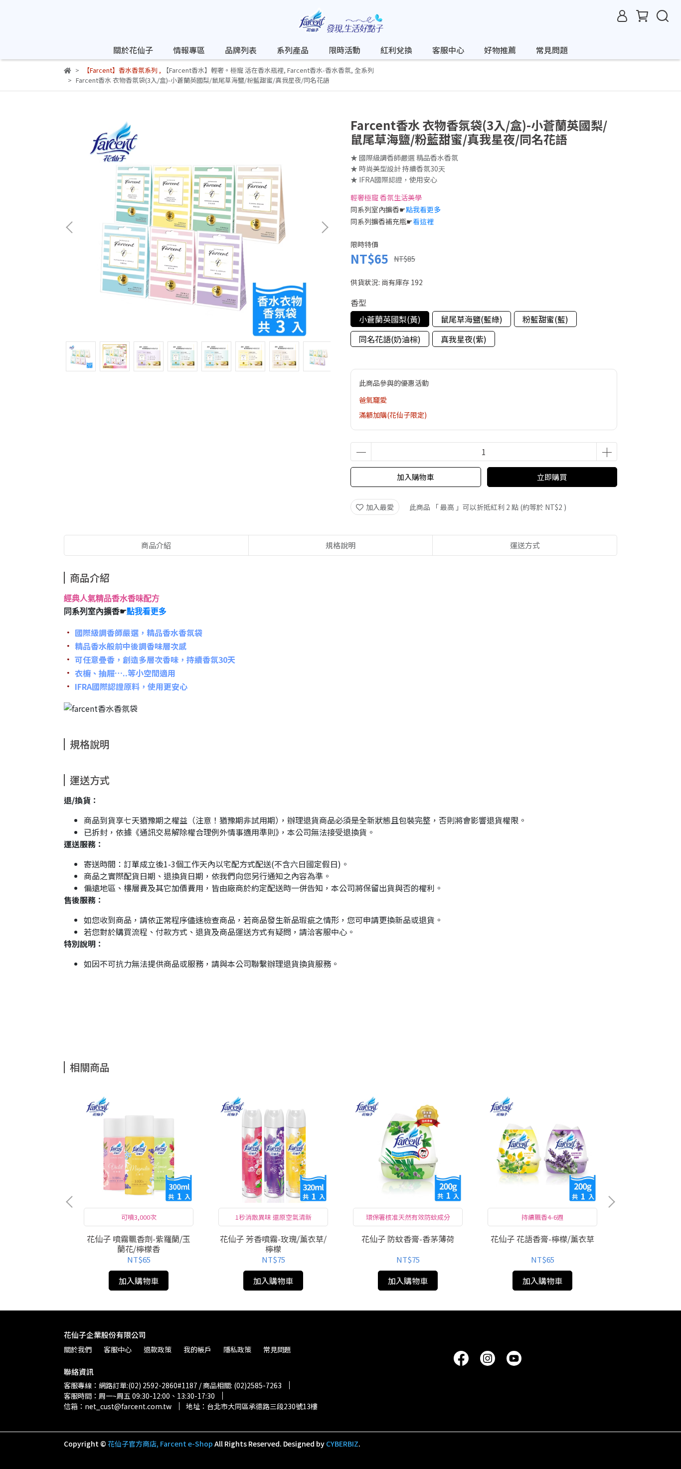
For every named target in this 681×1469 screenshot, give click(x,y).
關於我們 (78, 1349)
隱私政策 (237, 1349)
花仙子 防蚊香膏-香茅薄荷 (407, 1239)
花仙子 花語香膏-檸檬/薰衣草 (542, 1239)
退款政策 (157, 1349)
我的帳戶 (197, 1349)
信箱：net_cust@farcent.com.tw (117, 1406)
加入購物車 (415, 477)
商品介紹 (156, 545)
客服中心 (448, 49)
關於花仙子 (133, 49)
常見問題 (552, 49)
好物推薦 (500, 49)
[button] (325, 227)
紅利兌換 (396, 49)
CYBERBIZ (342, 1444)
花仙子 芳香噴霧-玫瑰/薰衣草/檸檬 (273, 1244)
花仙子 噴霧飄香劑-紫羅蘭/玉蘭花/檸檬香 (138, 1244)
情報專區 (189, 49)
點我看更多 (423, 209)
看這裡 (423, 221)
